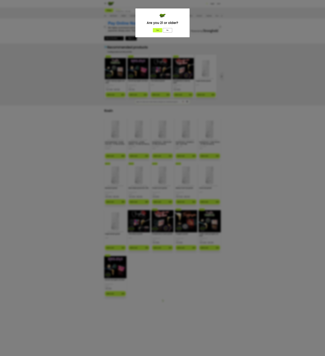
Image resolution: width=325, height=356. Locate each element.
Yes (157, 30)
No (167, 30)
